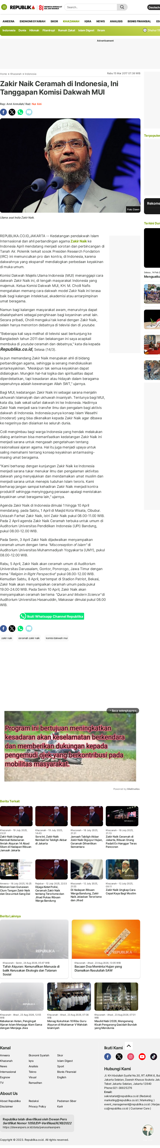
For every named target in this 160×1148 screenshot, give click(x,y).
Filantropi (49, 30)
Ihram (101, 30)
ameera (8, 21)
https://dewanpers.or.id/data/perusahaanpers (31, 1127)
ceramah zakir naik (29, 638)
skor (54, 21)
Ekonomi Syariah (32, 21)
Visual (32, 1077)
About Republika (10, 1101)
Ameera (5, 1055)
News (3, 1066)
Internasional (8, 1071)
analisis (116, 21)
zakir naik (6, 638)
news (100, 21)
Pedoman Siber (66, 1101)
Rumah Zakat (66, 30)
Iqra (31, 1060)
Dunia (22, 30)
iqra (87, 21)
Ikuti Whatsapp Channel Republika (55, 616)
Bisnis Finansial (139, 21)
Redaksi (34, 1101)
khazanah (71, 21)
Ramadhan (35, 1082)
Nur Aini (36, 104)
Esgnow (5, 1077)
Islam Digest (86, 30)
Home (3, 73)
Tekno (32, 1071)
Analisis (33, 1066)
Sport (60, 1066)
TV (2, 1082)
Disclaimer (6, 1106)
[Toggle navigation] (4, 7)
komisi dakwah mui (57, 638)
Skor (60, 1055)
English (61, 1077)
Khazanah (16, 73)
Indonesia (9, 30)
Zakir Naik (78, 241)
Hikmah (34, 30)
